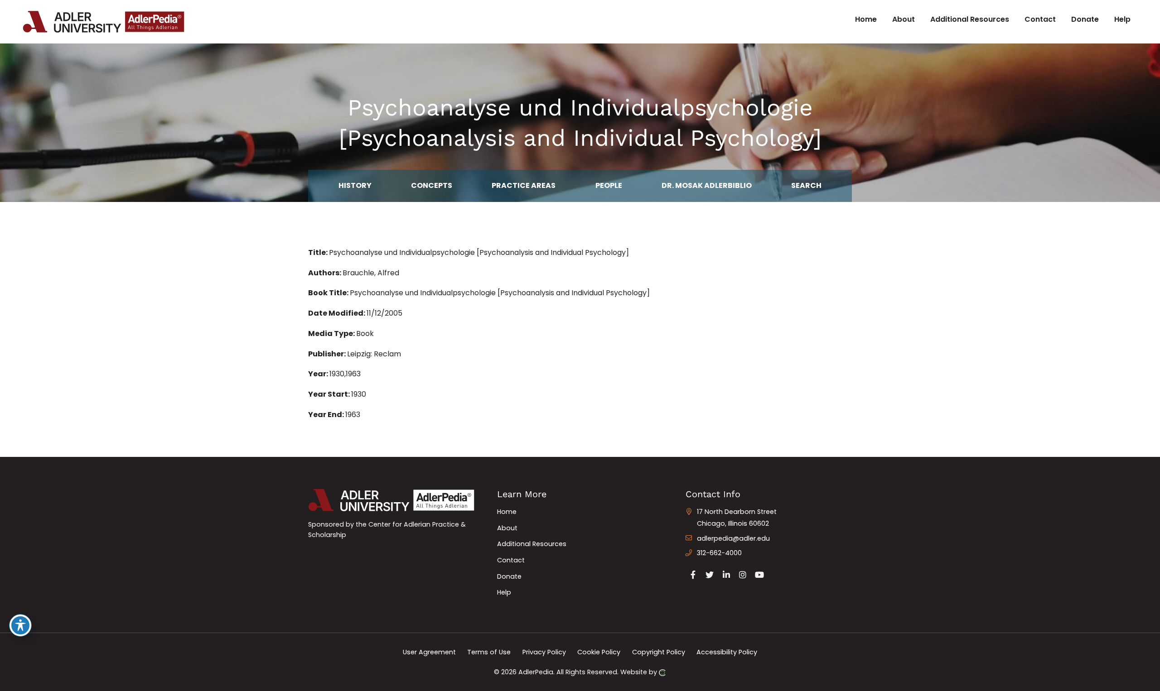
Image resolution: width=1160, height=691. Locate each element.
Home (507, 511)
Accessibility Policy (726, 652)
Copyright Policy (658, 652)
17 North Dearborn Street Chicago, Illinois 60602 (737, 517)
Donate (509, 576)
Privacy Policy (544, 652)
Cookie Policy (598, 652)
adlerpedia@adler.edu (733, 538)
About (507, 528)
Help (504, 592)
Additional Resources (531, 543)
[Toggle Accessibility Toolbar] (20, 625)
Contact (511, 560)
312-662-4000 (719, 552)
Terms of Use (489, 652)
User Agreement (429, 652)
